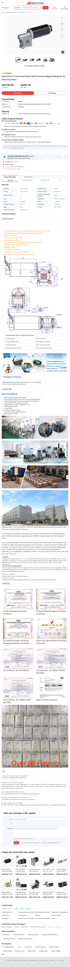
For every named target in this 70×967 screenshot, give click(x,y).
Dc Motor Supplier (54, 947)
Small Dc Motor (32, 951)
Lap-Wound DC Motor (9, 938)
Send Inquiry (18, 93)
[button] (62, 180)
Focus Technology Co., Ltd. (24, 960)
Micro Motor (6, 934)
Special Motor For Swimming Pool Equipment (43, 918)
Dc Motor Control (19, 951)
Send (16, 843)
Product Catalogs (26, 908)
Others (53, 918)
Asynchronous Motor (18, 934)
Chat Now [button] (53, 93)
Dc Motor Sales (43, 951)
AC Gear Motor (22, 915)
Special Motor (5, 918)
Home (3, 12)
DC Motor (29, 12)
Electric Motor (22, 12)
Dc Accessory (28, 947)
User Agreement (44, 960)
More (3, 954)
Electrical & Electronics (11, 12)
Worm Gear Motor (56, 915)
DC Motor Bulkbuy (56, 951)
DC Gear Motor (6, 915)
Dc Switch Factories (40, 947)
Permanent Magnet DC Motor (50, 934)
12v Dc (19, 947)
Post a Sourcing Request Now (51, 843)
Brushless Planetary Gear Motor (26, 912)
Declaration (52, 960)
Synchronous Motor (33, 934)
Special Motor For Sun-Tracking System (26, 918)
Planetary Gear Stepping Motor (60, 912)
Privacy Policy (60, 960)
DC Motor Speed (7, 951)
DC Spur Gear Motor (7, 912)
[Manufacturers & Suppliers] (35, 3)
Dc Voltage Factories (8, 947)
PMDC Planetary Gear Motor (42, 912)
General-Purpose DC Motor (25, 938)
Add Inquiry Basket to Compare (35, 66)
